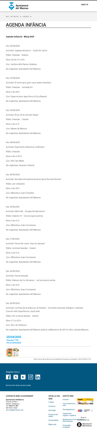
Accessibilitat (53, 420)
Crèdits (51, 402)
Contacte (51, 406)
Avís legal (52, 410)
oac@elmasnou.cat (16, 410)
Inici (7, 16)
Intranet (66, 399)
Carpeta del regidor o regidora (69, 414)
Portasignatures (69, 409)
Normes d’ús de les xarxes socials (18, 385)
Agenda (26, 16)
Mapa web (52, 424)
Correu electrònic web (69, 404)
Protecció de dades (53, 415)
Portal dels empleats (67, 426)
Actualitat (15, 16)
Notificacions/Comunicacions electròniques (70, 420)
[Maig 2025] (16, 352)
